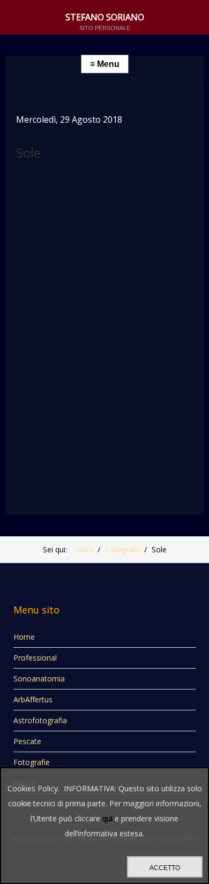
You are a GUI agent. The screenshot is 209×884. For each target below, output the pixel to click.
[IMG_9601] (151, 219)
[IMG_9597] (31, 279)
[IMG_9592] (31, 309)
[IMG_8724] (91, 339)
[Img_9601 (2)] (31, 249)
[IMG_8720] (61, 369)
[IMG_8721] (31, 369)
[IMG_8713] (151, 369)
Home (84, 549)
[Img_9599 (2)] (121, 249)
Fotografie (123, 549)
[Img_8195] (121, 399)
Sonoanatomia (39, 678)
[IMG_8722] (151, 339)
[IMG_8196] (91, 399)
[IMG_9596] (61, 279)
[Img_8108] (31, 429)
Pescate (27, 741)
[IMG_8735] (61, 309)
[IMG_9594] (121, 279)
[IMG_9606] (151, 189)
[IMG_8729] (121, 309)
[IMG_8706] (61, 399)
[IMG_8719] (91, 369)
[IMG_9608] (121, 189)
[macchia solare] (91, 189)
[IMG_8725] (61, 339)
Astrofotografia (40, 720)
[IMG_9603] (91, 219)
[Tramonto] (91, 429)
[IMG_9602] (121, 219)
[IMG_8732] (91, 309)
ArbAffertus (33, 699)
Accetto (165, 868)
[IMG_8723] (121, 339)
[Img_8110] (151, 399)
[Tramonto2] (61, 429)
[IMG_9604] (61, 219)
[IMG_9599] (91, 249)
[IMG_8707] (31, 399)
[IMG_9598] (151, 249)
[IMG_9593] (151, 279)
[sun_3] (31, 189)
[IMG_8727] (31, 339)
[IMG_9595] (91, 279)
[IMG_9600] (61, 249)
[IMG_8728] (151, 309)
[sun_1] (61, 189)
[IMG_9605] (31, 219)
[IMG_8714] (121, 369)
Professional (35, 658)
